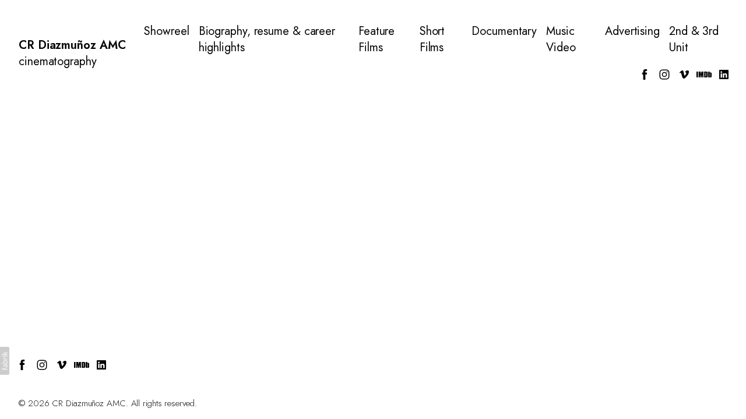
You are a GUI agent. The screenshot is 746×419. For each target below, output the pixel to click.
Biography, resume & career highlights (267, 39)
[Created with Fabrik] (4, 361)
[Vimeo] (684, 74)
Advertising (632, 31)
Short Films (432, 39)
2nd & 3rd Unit (694, 39)
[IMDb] (704, 74)
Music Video (561, 39)
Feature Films (376, 39)
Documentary (504, 31)
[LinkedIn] (724, 74)
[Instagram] (664, 74)
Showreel (166, 31)
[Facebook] (644, 74)
